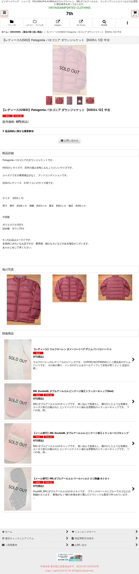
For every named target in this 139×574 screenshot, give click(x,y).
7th (69, 13)
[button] (4, 13)
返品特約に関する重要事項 (19, 131)
